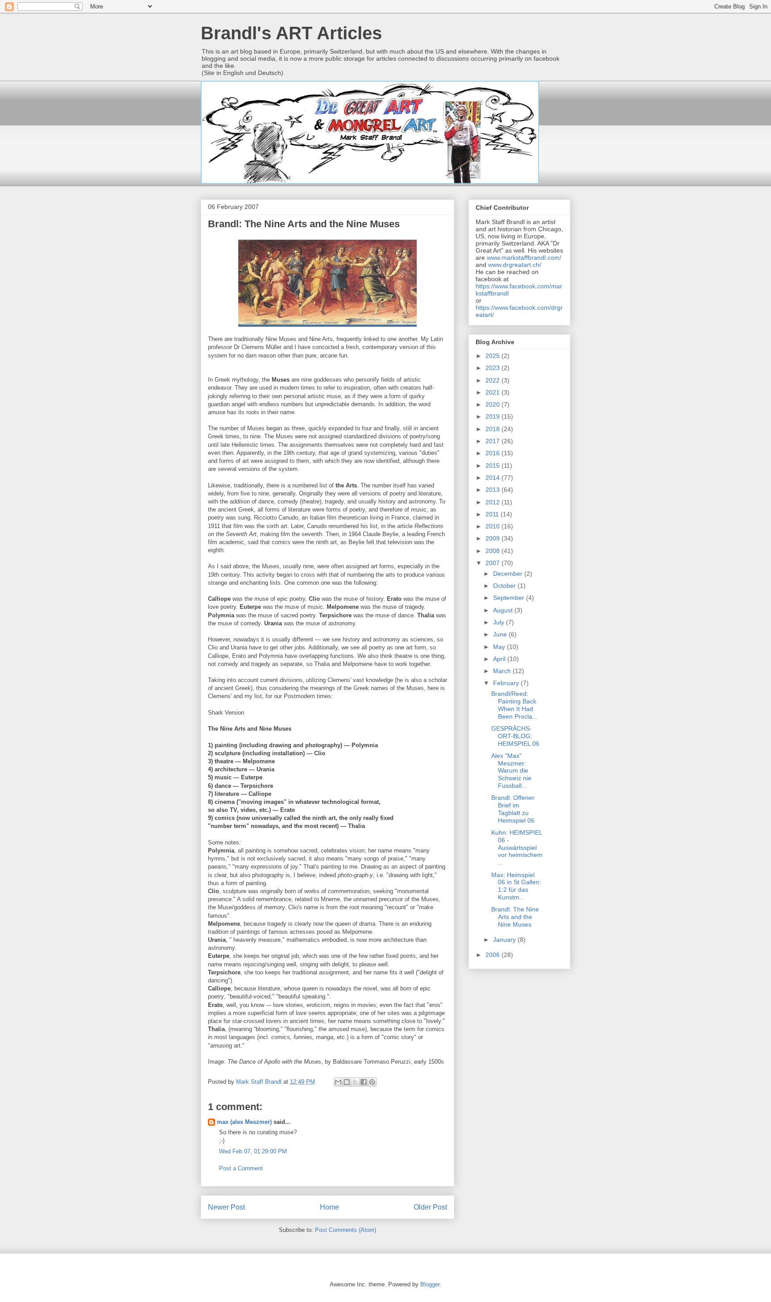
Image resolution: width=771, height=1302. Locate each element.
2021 (493, 392)
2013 (493, 489)
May (500, 646)
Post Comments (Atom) (345, 1230)
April (500, 658)
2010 (493, 526)
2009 (493, 538)
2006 (493, 954)
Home (329, 1207)
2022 (493, 380)
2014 (493, 477)
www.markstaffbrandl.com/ (524, 257)
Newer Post (226, 1207)
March (503, 670)
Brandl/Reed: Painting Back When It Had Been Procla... (514, 705)
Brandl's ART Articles (291, 33)
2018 (493, 429)
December (508, 573)
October (505, 585)
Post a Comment (241, 1168)
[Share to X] (355, 1081)
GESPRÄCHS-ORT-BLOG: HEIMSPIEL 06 (515, 736)
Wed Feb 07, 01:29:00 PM (253, 1151)
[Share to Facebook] (363, 1081)
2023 (493, 367)
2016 (493, 453)
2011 (493, 514)
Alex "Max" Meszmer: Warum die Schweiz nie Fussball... (511, 770)
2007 (493, 562)
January (505, 939)
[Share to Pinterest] (372, 1081)
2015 (493, 465)
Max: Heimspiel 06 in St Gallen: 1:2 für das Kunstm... (516, 886)
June (501, 634)
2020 (493, 404)
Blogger (429, 1284)
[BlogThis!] (346, 1081)
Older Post (430, 1207)
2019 (493, 416)
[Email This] (338, 1081)
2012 (493, 502)
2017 (493, 441)
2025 (493, 355)
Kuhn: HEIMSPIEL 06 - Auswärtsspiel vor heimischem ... (517, 847)
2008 (493, 550)
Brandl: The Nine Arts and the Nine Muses (515, 917)
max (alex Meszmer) (244, 1122)
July (499, 622)
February (507, 682)
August (503, 610)
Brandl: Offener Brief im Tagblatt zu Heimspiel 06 (513, 809)
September (509, 597)
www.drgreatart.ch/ (514, 264)
